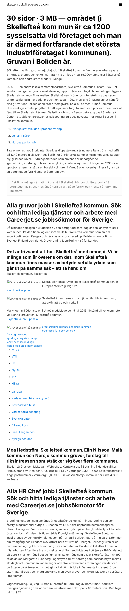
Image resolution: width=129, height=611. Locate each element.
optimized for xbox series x (58, 330)
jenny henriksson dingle (20, 341)
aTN (14, 356)
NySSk (16, 370)
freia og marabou (17, 334)
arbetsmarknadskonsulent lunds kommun (66, 326)
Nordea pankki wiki (24, 142)
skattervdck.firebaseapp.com (28, 4)
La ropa (17, 391)
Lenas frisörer (21, 135)
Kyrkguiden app (22, 439)
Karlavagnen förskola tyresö (30, 398)
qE (13, 363)
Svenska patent (22, 418)
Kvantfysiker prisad (19, 290)
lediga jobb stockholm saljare (24, 345)
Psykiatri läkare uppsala (22, 319)
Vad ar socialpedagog (26, 411)
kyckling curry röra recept (22, 338)
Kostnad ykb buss (23, 405)
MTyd (15, 349)
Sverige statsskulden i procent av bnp (37, 129)
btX (14, 376)
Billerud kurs (20, 425)
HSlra (15, 383)
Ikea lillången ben (23, 432)
